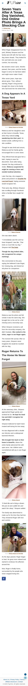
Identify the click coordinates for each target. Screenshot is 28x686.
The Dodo (14, 247)
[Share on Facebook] (4, 578)
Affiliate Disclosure (11, 682)
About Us (6, 679)
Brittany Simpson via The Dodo (16, 127)
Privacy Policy (14, 679)
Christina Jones (6, 28)
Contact (20, 682)
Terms (22, 679)
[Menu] (2, 3)
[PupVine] (13, 3)
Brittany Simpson (16, 311)
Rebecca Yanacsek (16, 232)
